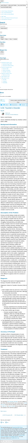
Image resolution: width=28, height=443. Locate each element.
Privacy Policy (22, 435)
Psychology (24, 104)
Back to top (3, 411)
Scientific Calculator (7, 71)
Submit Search (4, 28)
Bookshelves (15, 104)
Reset (2, 37)
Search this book (3, 24)
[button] (5, 81)
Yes (3, 422)
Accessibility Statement (14, 436)
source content (12, 406)
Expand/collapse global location (26, 104)
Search (2, 441)
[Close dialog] (1, 94)
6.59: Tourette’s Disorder (12, 401)
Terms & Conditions (5, 436)
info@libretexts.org (15, 437)
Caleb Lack (7, 113)
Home (6, 104)
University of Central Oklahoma (11, 114)
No (7, 422)
